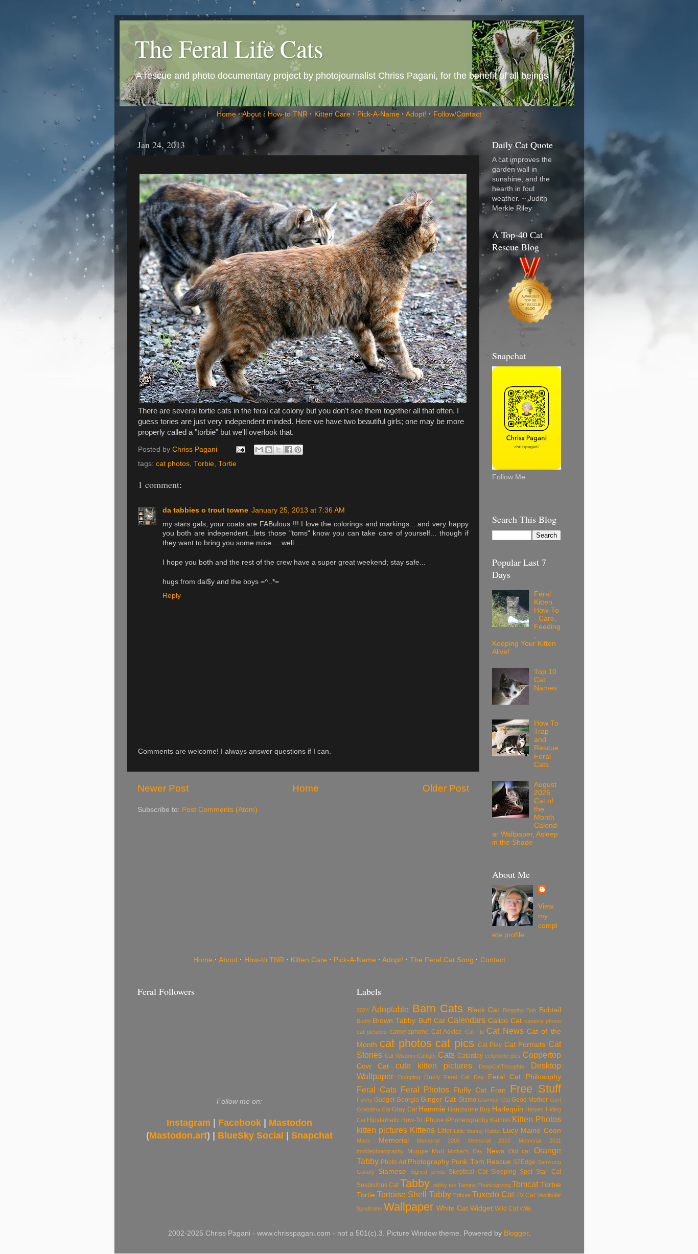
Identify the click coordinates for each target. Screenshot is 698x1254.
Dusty (432, 1077)
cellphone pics (503, 1056)
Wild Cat (506, 1208)
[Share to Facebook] (288, 450)
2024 (363, 1010)
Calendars (466, 1020)
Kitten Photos (536, 1119)
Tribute (462, 1195)
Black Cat (483, 1010)
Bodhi (363, 1021)
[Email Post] (240, 449)
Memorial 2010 (489, 1140)
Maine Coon (541, 1130)
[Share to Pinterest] (298, 450)
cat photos (173, 464)
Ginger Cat (438, 1099)
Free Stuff (535, 1088)
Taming (467, 1185)
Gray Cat (404, 1109)
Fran (498, 1090)
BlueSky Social (251, 1135)
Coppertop (542, 1054)
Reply (171, 595)
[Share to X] (278, 450)
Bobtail (550, 1010)
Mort (438, 1151)
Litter (445, 1130)
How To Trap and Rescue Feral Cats (546, 744)
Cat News (504, 1030)
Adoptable (390, 1009)
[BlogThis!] (269, 450)
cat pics (454, 1043)
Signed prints (427, 1172)
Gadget (384, 1099)
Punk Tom (467, 1162)
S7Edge (524, 1162)
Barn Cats (437, 1008)
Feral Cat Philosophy (524, 1077)
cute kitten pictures (433, 1065)
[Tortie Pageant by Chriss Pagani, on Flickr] (303, 400)
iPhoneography (467, 1120)
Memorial (394, 1140)
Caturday (470, 1055)
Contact (492, 960)
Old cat (519, 1151)
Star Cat (548, 1171)
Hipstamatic (383, 1120)
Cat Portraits (524, 1045)
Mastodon (290, 1123)
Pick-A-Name (378, 114)
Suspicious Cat (378, 1185)
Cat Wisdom (400, 1056)
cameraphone (409, 1031)
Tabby (415, 1183)
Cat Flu (474, 1032)
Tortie (227, 464)
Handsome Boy (469, 1109)
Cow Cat (373, 1066)
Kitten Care (332, 114)
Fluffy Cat (469, 1090)
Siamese (392, 1171)
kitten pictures (382, 1129)
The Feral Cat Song (442, 960)
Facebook (239, 1123)
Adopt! (416, 114)
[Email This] (259, 450)
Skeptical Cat (468, 1171)
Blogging (513, 1010)
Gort (555, 1100)
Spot (526, 1171)
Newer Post (163, 788)
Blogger (516, 1233)
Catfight (426, 1056)
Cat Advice (446, 1031)
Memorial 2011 (540, 1140)
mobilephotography (380, 1151)
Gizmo (467, 1099)
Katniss (500, 1120)
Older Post (446, 788)
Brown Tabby (394, 1021)
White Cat (452, 1208)
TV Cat (525, 1195)
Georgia (408, 1099)
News (495, 1151)
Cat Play (490, 1045)
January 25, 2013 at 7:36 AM (298, 510)
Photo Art (393, 1162)
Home (226, 114)
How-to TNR (288, 114)
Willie (526, 1208)
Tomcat (525, 1184)
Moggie (417, 1151)
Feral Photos (425, 1089)
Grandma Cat (373, 1109)
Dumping (409, 1077)
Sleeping (503, 1171)
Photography (428, 1162)
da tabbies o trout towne (205, 510)
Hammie (432, 1109)
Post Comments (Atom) (220, 810)
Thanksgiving (493, 1185)
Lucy (510, 1130)
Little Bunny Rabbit (477, 1131)
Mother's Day (465, 1151)
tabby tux (444, 1185)
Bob (531, 1010)
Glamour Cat (493, 1100)
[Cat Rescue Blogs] (530, 293)
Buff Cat (431, 1021)
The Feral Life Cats (229, 48)
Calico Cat (505, 1021)
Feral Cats (377, 1089)
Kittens (422, 1129)
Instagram (189, 1123)
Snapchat (312, 1135)
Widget (481, 1208)
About (251, 114)
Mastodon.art (178, 1135)
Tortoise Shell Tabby (414, 1194)
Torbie (204, 464)
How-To (412, 1120)
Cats (446, 1054)
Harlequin (507, 1109)
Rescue (498, 1162)
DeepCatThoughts (501, 1066)
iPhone (434, 1120)
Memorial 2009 (438, 1140)
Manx (363, 1140)
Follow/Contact (457, 114)
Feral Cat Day (464, 1077)
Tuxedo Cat (493, 1194)
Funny (365, 1100)
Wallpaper (408, 1206)
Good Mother (529, 1099)
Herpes (534, 1109)
